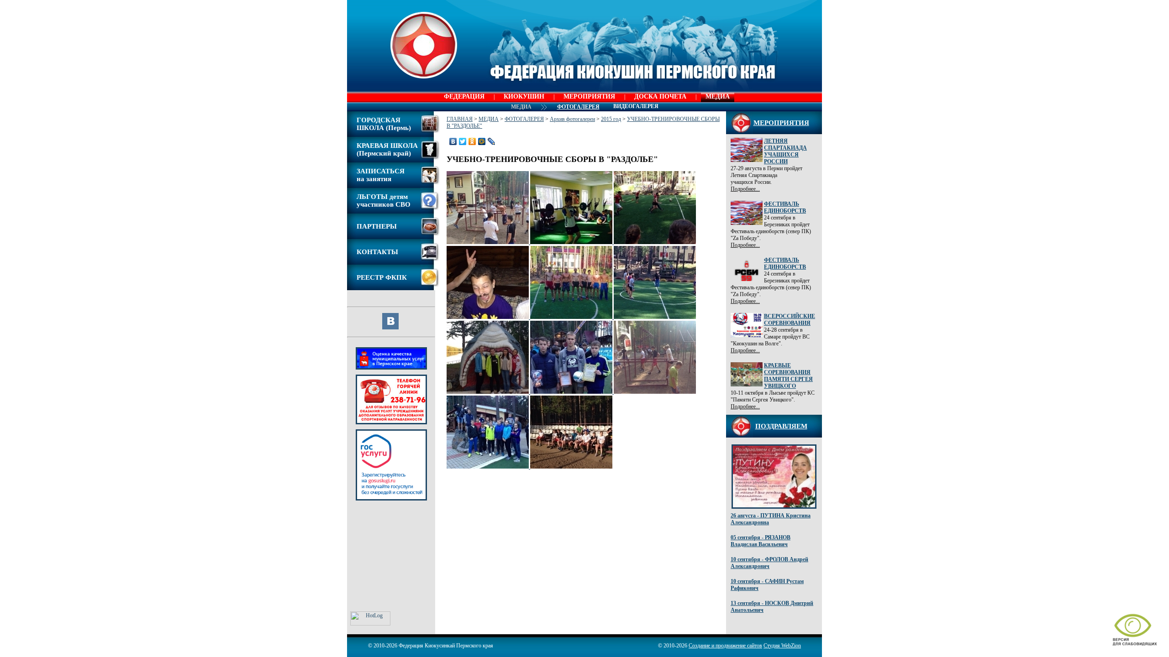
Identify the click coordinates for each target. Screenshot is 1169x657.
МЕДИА (718, 96)
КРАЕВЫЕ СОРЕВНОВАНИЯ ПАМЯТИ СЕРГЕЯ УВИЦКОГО (788, 375)
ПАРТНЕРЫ (377, 226)
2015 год (611, 119)
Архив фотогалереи (572, 119)
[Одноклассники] (472, 141)
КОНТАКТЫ (377, 252)
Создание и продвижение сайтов (725, 645)
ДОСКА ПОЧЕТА (660, 96)
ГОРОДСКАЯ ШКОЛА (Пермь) (384, 123)
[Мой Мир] (482, 141)
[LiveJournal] (491, 141)
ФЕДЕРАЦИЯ (464, 96)
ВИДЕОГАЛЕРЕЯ (635, 106)
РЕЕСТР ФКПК (382, 277)
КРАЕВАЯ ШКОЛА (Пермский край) (387, 149)
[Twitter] (463, 141)
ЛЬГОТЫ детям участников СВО (384, 200)
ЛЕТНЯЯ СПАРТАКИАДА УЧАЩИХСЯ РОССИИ (785, 151)
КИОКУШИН (524, 96)
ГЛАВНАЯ (460, 119)
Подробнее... (745, 189)
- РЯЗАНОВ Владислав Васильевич (760, 541)
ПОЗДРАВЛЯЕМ (781, 426)
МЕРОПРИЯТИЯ (589, 96)
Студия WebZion (782, 645)
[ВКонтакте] (453, 141)
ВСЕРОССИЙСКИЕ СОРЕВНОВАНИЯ (789, 319)
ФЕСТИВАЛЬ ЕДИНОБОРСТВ (785, 207)
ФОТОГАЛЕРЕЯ (524, 119)
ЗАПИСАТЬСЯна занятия (381, 174)
